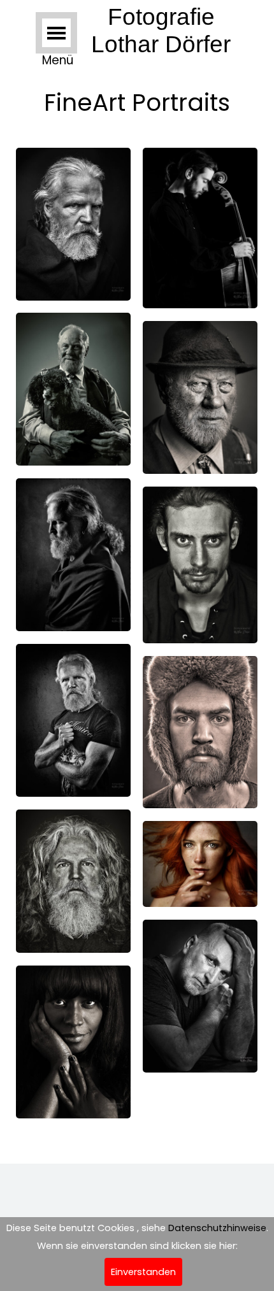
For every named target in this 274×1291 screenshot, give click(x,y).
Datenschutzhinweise (217, 1228)
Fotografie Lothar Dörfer (161, 30)
